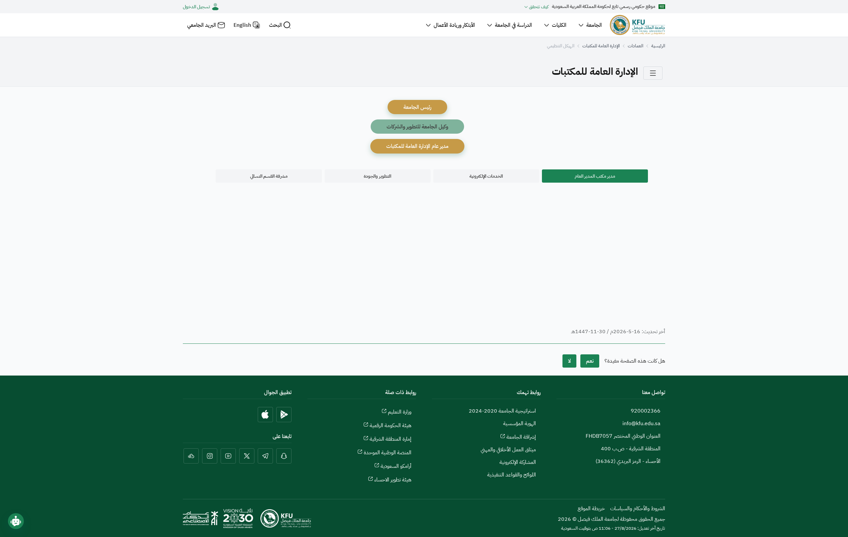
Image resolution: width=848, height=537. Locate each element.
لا (569, 361)
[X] (246, 456)
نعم (590, 361)
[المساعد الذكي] (16, 521)
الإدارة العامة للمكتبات (601, 45)
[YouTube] (228, 456)
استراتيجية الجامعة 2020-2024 (502, 411)
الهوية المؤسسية (519, 423)
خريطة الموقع (591, 509)
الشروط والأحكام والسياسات (637, 509)
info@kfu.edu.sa (641, 423)
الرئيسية (658, 45)
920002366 (646, 411)
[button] (280, 25)
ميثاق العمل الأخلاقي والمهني (508, 450)
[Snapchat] (284, 456)
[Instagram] (209, 456)
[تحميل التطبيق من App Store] (265, 414)
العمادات (635, 45)
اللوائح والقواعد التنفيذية (511, 475)
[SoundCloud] (191, 456)
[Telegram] (265, 456)
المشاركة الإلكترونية (518, 462)
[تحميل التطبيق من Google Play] (284, 414)
